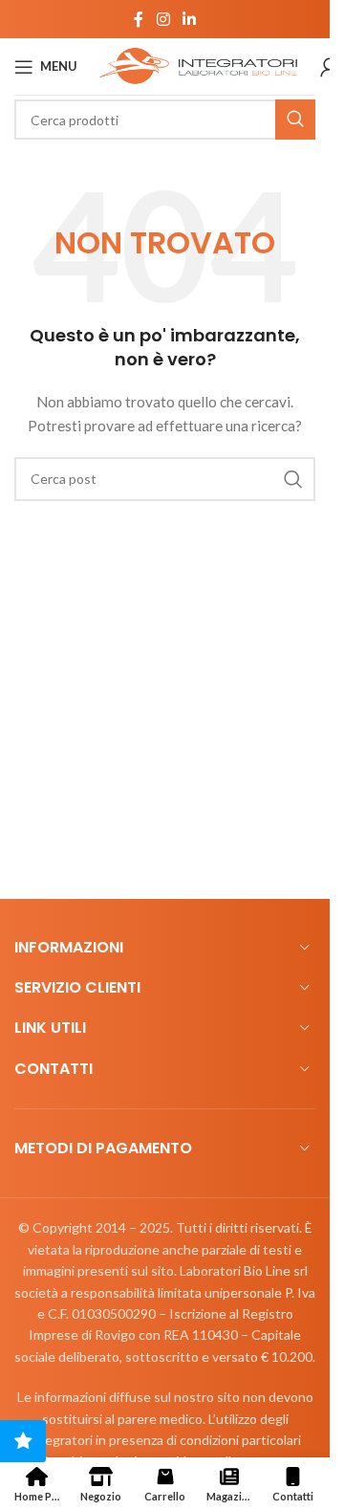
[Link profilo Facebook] (138, 19)
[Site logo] (199, 64)
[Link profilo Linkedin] (190, 19)
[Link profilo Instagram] (163, 19)
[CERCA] (295, 119)
